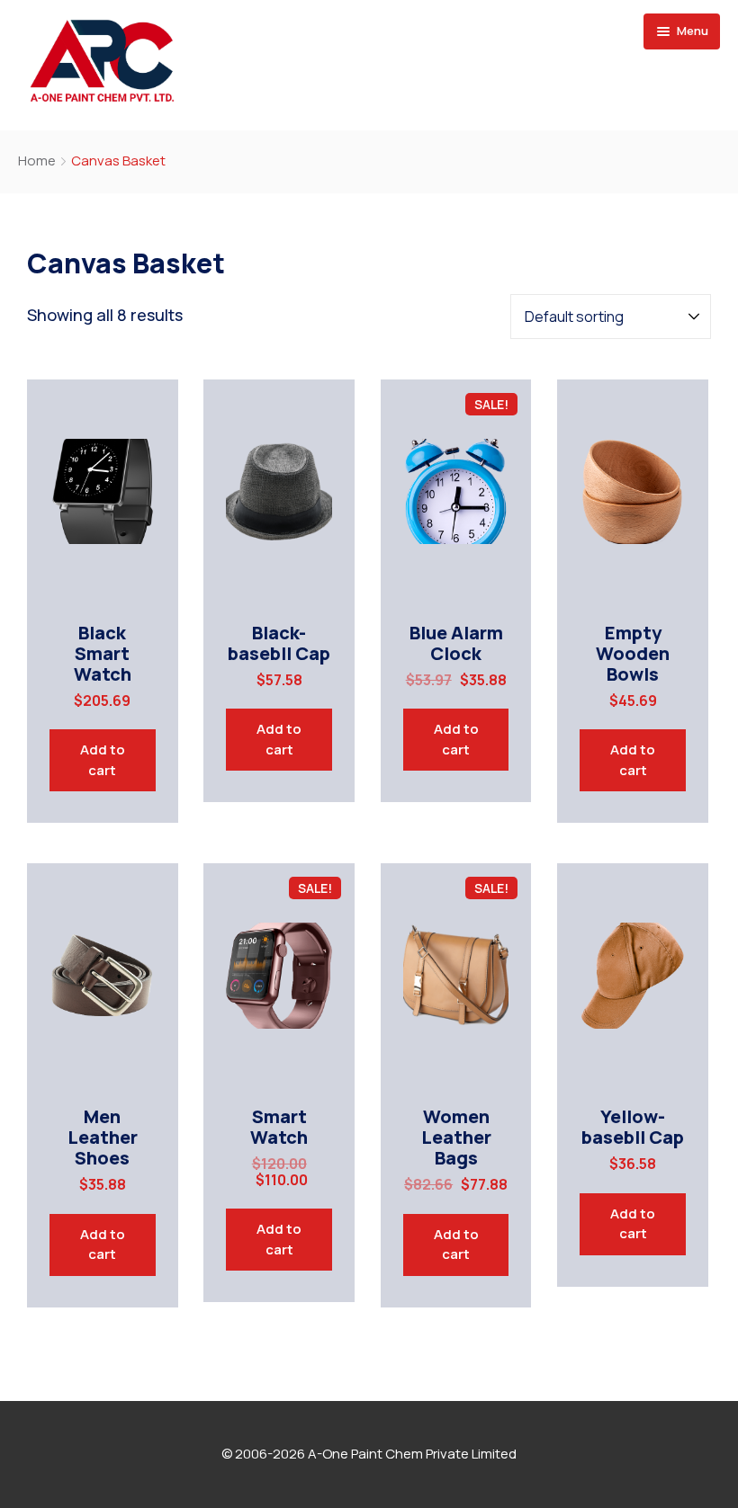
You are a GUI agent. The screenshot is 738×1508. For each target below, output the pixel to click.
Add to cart (102, 760)
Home (37, 160)
